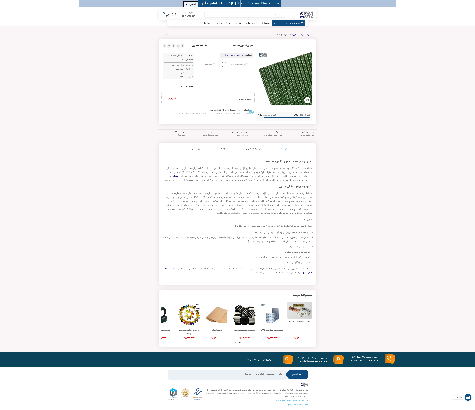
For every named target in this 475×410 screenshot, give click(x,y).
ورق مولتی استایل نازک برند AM (299, 321)
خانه (313, 35)
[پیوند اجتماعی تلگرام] (164, 46)
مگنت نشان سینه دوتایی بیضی (244, 330)
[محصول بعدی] (160, 34)
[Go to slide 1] (240, 342)
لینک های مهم (297, 374)
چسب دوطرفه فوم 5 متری (161, 330)
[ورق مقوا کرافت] (216, 314)
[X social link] (178, 46)
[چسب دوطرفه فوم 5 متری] (161, 314)
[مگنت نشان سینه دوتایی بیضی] (244, 314)
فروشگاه (270, 374)
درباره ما (248, 374)
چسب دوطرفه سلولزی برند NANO (272, 330)
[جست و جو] (207, 15)
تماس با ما (260, 374)
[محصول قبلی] (166, 34)
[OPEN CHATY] (468, 397)
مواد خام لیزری (305, 35)
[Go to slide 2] (237, 342)
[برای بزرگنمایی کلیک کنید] (307, 100)
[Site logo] (306, 15)
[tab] (283, 148)
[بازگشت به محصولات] (163, 34)
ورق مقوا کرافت (216, 330)
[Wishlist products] (174, 14)
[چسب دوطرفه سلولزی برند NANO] (272, 314)
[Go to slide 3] (235, 342)
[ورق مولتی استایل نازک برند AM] (299, 310)
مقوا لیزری (295, 35)
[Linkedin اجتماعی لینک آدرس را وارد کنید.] (169, 46)
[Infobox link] (188, 15)
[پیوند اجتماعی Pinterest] (173, 46)
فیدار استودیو (290, 404)
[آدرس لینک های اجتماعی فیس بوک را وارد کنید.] (182, 46)
